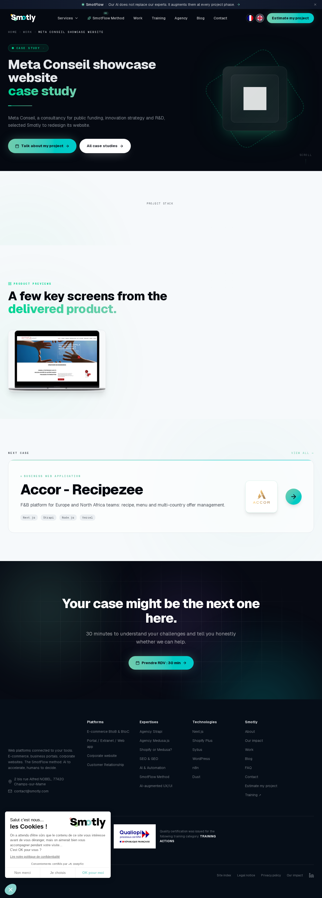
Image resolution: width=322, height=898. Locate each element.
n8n (195, 767)
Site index (224, 875)
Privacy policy (271, 875)
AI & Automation (153, 767)
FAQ (248, 767)
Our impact (254, 740)
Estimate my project (290, 18)
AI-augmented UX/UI (156, 786)
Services (65, 18)
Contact (220, 18)
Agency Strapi (151, 731)
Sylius (197, 749)
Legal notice (246, 875)
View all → (302, 449)
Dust (196, 777)
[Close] (315, 4)
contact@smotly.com (31, 791)
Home (12, 32)
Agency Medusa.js (155, 740)
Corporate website (102, 755)
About (250, 731)
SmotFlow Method (108, 17)
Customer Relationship (105, 764)
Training (159, 18)
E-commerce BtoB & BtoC (108, 731)
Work (138, 18)
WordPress (201, 758)
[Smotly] (23, 18)
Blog (201, 18)
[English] (260, 18)
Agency (181, 18)
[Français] (250, 18)
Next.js (198, 731)
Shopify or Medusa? (156, 749)
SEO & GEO (149, 758)
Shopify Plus (202, 740)
